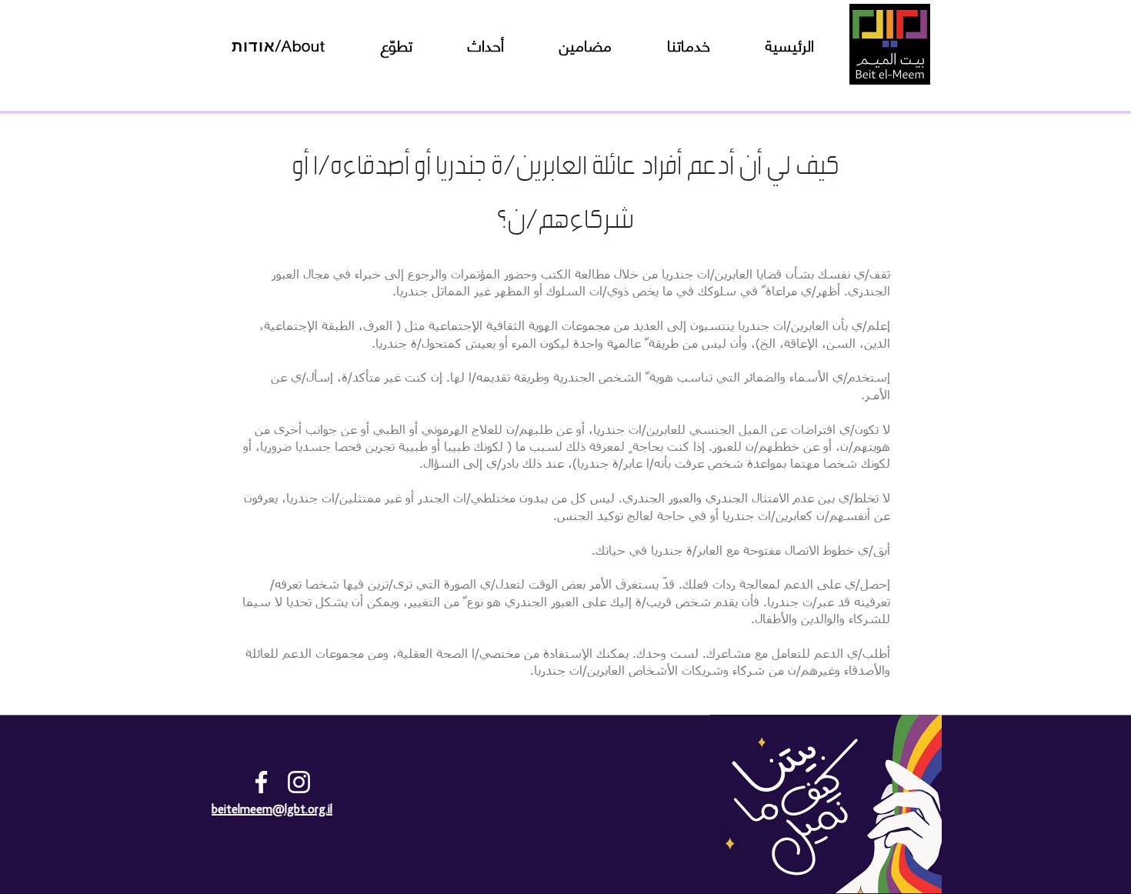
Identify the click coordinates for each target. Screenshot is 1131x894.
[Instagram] (299, 782)
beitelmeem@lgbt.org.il (272, 810)
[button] (278, 44)
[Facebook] (261, 782)
